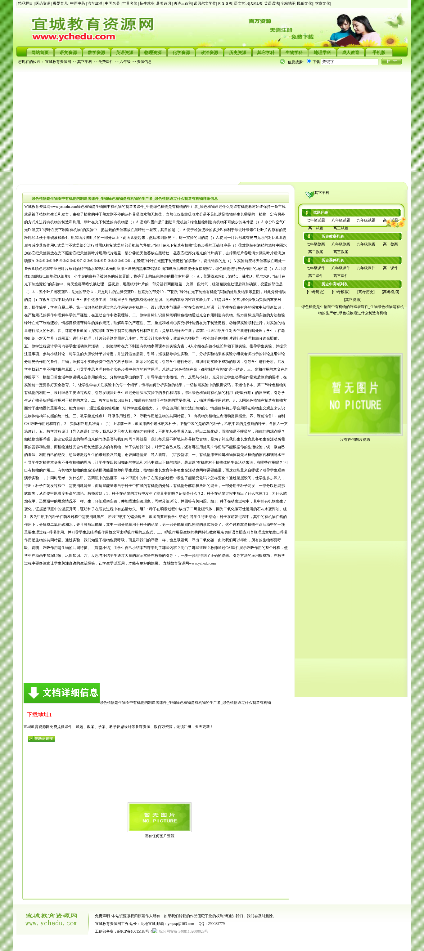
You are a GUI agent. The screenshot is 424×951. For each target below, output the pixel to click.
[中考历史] (315, 292)
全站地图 (288, 3)
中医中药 (78, 3)
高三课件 (340, 276)
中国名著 (113, 3)
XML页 (256, 3)
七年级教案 (315, 244)
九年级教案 (366, 244)
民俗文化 (304, 3)
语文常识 (241, 3)
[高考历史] (366, 292)
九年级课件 (366, 268)
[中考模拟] (341, 292)
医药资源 (43, 3)
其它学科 (266, 52)
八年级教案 (341, 244)
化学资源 (181, 52)
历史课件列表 (333, 260)
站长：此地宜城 (142, 924)
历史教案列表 (333, 236)
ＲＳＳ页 (225, 3)
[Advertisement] (202, 122)
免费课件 (105, 62)
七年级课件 (315, 268)
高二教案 (315, 252)
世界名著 (130, 3)
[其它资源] (352, 299)
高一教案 (390, 244)
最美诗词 (163, 3)
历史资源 (237, 52)
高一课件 (390, 268)
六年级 (125, 62)
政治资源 (209, 52)
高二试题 (315, 228)
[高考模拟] (390, 292)
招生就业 (147, 3)
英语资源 (124, 52)
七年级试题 (315, 220)
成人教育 (350, 52)
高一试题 (390, 220)
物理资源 (153, 52)
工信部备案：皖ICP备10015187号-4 (123, 931)
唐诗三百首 (183, 3)
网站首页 (40, 52)
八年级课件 (341, 268)
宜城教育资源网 (58, 62)
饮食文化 (322, 3)
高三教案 (340, 252)
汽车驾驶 (95, 3)
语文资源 (68, 52)
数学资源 (96, 52)
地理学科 (322, 52)
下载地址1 (39, 715)
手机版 (379, 52)
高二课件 (315, 276)
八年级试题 (341, 220)
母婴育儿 (61, 3)
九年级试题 (366, 220)
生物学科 (294, 52)
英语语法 (271, 3)
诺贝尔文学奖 (205, 3)
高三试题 (340, 228)
